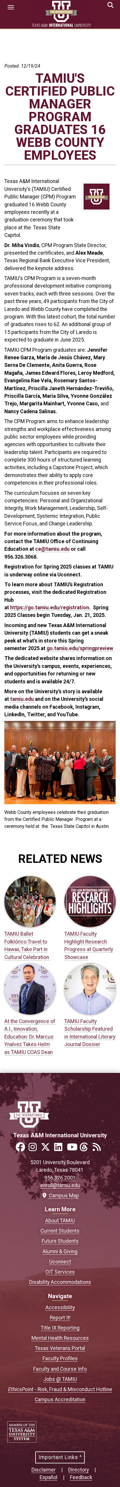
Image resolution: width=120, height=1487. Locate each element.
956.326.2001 (60, 1178)
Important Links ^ (60, 1457)
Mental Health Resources (60, 1338)
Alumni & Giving (60, 1251)
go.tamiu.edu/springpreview (79, 648)
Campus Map (62, 1196)
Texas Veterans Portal (60, 1348)
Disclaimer (43, 1470)
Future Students (60, 1241)
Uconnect (60, 1262)
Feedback (81, 1477)
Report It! (60, 1318)
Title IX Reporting (60, 1328)
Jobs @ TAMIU (60, 1379)
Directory (78, 1470)
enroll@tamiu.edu (60, 1185)
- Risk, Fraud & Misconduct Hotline (60, 1389)
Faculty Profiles (60, 1358)
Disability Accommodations (60, 1282)
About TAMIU (60, 1221)
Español (48, 1477)
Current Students (60, 1231)
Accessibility (60, 1307)
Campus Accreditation (60, 1399)
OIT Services (60, 1272)
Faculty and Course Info (60, 1369)
